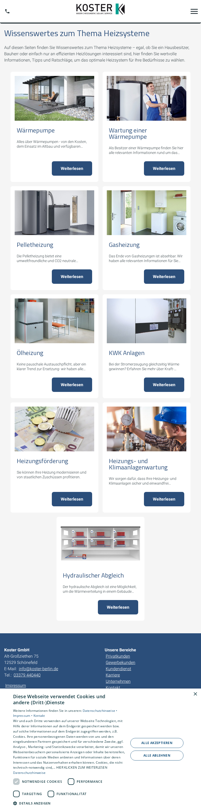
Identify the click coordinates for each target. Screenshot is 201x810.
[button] (194, 11)
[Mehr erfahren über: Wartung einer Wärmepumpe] (146, 98)
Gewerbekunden (120, 662)
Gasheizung (124, 244)
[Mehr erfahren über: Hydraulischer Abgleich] (100, 543)
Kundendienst (118, 668)
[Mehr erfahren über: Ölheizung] (54, 320)
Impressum (15, 685)
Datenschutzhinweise (29, 772)
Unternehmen (118, 681)
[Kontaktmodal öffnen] (7, 11)
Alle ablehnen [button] (156, 755)
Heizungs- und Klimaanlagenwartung (138, 464)
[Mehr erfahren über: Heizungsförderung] (54, 429)
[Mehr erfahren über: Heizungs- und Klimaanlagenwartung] (146, 429)
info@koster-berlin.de (38, 668)
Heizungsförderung (42, 461)
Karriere (113, 675)
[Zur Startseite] (100, 11)
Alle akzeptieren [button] (156, 743)
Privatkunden (118, 656)
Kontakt (113, 687)
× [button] (195, 694)
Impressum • (23, 715)
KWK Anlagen (126, 352)
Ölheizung (30, 352)
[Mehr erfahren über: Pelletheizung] (54, 212)
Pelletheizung (35, 244)
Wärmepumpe (36, 130)
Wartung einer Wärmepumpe (128, 133)
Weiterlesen (72, 168)
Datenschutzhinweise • (100, 710)
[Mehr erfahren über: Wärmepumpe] (54, 98)
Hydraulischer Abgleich (93, 575)
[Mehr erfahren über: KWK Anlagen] (146, 320)
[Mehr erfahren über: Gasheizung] (146, 212)
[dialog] (100, 749)
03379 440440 (27, 675)
